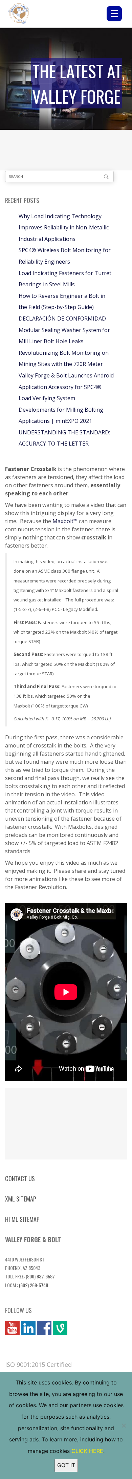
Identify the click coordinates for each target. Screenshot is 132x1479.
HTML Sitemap (22, 1219)
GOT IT (66, 1465)
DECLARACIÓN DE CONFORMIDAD (62, 318)
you (10, 1328)
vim (57, 1328)
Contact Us (20, 1178)
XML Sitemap (20, 1198)
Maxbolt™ (65, 521)
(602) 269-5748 (33, 1285)
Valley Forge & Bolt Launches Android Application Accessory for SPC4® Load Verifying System (66, 387)
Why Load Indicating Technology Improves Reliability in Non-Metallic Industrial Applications (64, 227)
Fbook (44, 1328)
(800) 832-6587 (40, 1276)
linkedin (28, 1328)
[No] (123, 1425)
